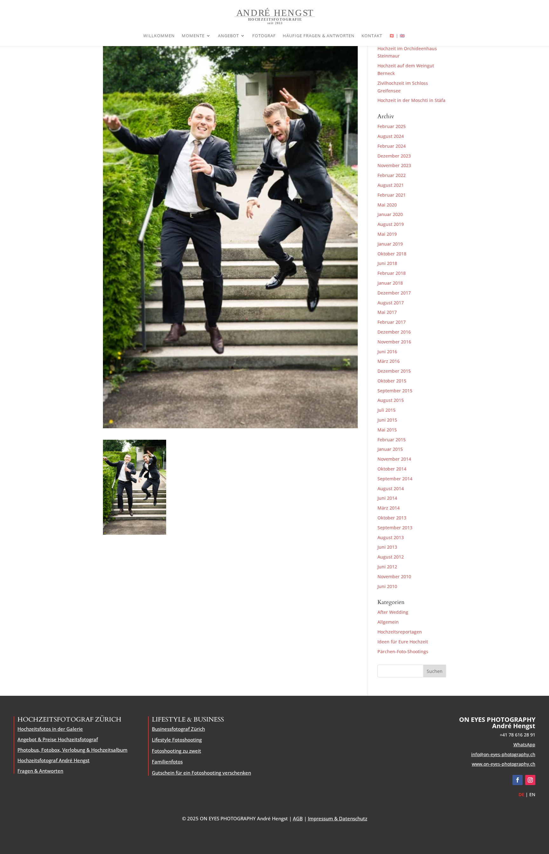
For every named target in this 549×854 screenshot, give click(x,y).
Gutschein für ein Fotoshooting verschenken (201, 772)
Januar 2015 (390, 449)
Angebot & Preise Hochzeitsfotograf (57, 739)
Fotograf (264, 35)
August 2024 (390, 136)
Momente (193, 35)
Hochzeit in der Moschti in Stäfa (411, 100)
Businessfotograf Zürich (178, 729)
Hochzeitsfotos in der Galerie (50, 729)
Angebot (228, 35)
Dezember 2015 (394, 371)
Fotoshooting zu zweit (176, 751)
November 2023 (394, 165)
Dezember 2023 (394, 156)
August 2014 (390, 488)
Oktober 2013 (391, 518)
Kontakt (372, 35)
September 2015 (394, 391)
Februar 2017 (391, 322)
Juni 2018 (387, 263)
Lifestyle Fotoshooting (177, 739)
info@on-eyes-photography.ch (503, 754)
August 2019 (390, 224)
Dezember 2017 (394, 293)
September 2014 (394, 479)
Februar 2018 (391, 273)
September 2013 (394, 528)
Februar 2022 (391, 175)
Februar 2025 (391, 126)
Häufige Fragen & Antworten (319, 35)
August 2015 (390, 400)
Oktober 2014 (391, 469)
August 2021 (390, 185)
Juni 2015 (387, 420)
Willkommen (159, 35)
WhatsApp (524, 745)
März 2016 (388, 361)
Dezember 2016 (394, 332)
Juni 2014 (387, 498)
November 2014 (394, 459)
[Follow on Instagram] (530, 780)
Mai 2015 (387, 430)
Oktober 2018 (391, 254)
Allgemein (388, 622)
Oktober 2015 (391, 381)
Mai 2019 (387, 234)
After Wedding (392, 612)
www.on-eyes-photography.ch (503, 764)
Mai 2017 (387, 312)
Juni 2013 (387, 547)
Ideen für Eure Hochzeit (402, 642)
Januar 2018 (390, 283)
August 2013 (390, 537)
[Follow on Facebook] (517, 780)
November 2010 (394, 576)
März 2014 (388, 508)
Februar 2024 (391, 146)
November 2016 (394, 342)
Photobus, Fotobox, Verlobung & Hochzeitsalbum (72, 750)
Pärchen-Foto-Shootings (402, 651)
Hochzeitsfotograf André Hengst (53, 760)
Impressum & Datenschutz (337, 818)
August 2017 (390, 303)
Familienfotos (167, 761)
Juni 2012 (387, 567)
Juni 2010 (387, 586)
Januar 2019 (390, 244)
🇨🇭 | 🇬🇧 (397, 35)
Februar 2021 (391, 195)
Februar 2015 (391, 440)
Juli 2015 (386, 410)
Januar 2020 (390, 214)
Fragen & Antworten (40, 771)
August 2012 (390, 557)
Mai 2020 (387, 205)
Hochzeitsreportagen (399, 632)
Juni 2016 (387, 352)
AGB (298, 818)
